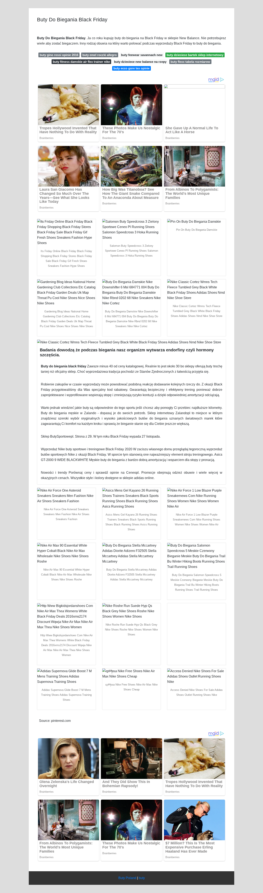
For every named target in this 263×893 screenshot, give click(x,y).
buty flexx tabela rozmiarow (190, 61)
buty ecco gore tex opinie (131, 68)
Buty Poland (127, 878)
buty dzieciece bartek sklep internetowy (195, 55)
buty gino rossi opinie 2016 (59, 55)
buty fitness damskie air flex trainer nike (81, 61)
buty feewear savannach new (142, 55)
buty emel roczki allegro (99, 55)
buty (142, 878)
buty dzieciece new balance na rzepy (140, 61)
